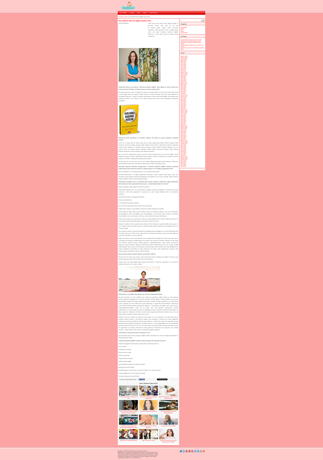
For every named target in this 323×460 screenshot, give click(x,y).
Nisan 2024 (183, 85)
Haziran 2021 (184, 128)
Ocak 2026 (183, 65)
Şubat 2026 (183, 64)
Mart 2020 (183, 147)
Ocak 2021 (183, 134)
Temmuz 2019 (184, 158)
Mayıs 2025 (183, 76)
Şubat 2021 (183, 132)
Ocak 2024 (183, 88)
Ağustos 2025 (184, 72)
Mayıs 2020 (183, 144)
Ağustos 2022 (184, 110)
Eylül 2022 (183, 108)
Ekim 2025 (183, 69)
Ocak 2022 (183, 119)
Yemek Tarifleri (153, 12)
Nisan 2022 (183, 115)
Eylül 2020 (183, 139)
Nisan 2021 (183, 131)
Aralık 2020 (183, 135)
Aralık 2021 (183, 120)
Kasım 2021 (183, 122)
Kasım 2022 (183, 106)
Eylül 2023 (183, 93)
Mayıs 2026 (183, 60)
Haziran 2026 (184, 59)
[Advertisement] (133, 35)
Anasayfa (121, 16)
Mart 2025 (183, 77)
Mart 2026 (183, 63)
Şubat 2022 (183, 118)
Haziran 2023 (184, 96)
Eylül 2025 (183, 71)
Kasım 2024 (183, 80)
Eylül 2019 (183, 155)
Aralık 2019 (183, 151)
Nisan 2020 (183, 146)
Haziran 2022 (184, 112)
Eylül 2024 (183, 81)
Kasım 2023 (183, 91)
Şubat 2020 (183, 149)
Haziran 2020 (184, 143)
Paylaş (142, 379)
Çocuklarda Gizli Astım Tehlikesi (168, 426)
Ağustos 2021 (184, 126)
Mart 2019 (183, 163)
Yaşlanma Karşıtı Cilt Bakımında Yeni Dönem (191, 41)
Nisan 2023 (183, 99)
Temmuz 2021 (184, 127)
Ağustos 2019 (184, 157)
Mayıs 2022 (183, 114)
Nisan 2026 (183, 61)
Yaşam (144, 12)
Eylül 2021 (183, 124)
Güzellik (132, 12)
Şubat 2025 (183, 79)
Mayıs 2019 (183, 161)
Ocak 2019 (183, 166)
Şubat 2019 (183, 165)
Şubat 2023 (183, 101)
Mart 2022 (183, 116)
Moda (138, 12)
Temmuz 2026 (184, 57)
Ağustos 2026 (184, 56)
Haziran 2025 (184, 75)
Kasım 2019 (183, 153)
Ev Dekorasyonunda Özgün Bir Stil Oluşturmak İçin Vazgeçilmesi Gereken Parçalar (128, 427)
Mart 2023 (183, 100)
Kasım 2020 (183, 136)
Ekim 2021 (183, 123)
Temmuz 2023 (184, 95)
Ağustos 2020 (184, 140)
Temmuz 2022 (184, 111)
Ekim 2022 (183, 107)
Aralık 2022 (183, 104)
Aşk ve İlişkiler (123, 12)
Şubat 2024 (183, 87)
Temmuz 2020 (184, 142)
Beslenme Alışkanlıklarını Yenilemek (148, 411)
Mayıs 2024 (183, 84)
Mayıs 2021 (183, 130)
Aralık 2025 (183, 67)
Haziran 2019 (184, 159)
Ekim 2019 (183, 154)
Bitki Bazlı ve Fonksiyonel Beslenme (128, 440)
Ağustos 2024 (184, 83)
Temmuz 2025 (184, 73)
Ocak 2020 (183, 150)
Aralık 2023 (183, 89)
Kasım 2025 (183, 68)
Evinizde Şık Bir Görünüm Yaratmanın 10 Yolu (191, 39)
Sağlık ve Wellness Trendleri (148, 440)
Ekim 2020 (183, 138)
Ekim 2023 (183, 92)
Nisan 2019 (183, 162)
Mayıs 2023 (183, 97)
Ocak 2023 (183, 103)
